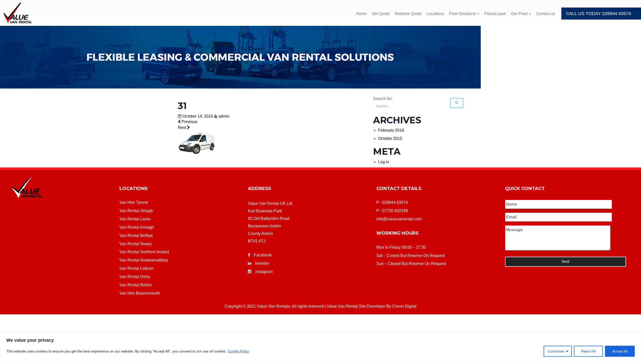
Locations (435, 14)
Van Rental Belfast (135, 235)
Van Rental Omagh (136, 211)
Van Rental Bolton (135, 285)
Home (361, 14)
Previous (189, 122)
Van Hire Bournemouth (139, 293)
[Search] (456, 103)
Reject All (588, 351)
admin (223, 116)
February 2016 (391, 130)
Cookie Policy (238, 351)
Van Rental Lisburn (136, 268)
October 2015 (390, 138)
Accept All (619, 351)
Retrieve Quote (408, 14)
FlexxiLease (495, 14)
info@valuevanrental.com (399, 219)
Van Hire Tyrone (133, 202)
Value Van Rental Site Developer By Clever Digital (371, 306)
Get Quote (381, 14)
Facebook (263, 255)
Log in (383, 162)
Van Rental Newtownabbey (143, 260)
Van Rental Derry (134, 277)
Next (182, 127)
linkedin (262, 263)
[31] (196, 143)
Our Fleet (520, 14)
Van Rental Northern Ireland (144, 252)
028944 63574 (395, 202)
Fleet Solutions (463, 14)
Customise (556, 351)
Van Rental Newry (135, 244)
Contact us (545, 14)
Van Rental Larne (134, 219)
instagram (264, 271)
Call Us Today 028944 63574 (598, 13)
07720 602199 (395, 211)
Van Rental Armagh (136, 227)
